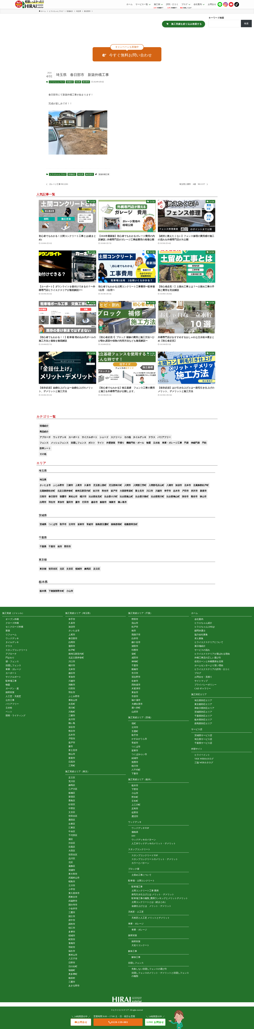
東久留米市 (74, 893)
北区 (62, 569)
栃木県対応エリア (203, 719)
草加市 (61, 502)
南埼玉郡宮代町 (83, 491)
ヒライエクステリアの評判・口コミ (212, 669)
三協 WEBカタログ (203, 762)
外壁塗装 (110, 443)
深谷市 (185, 496)
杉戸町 (71, 650)
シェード (104, 437)
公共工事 (10, 700)
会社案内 (198, 619)
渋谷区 (71, 843)
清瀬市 (71, 870)
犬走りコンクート (140, 945)
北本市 (187, 485)
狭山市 (203, 496)
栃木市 (135, 785)
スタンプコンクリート (17, 650)
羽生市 (52, 502)
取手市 (63, 524)
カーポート (74, 437)
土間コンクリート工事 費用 (145, 890)
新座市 (203, 491)
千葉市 (52, 546)
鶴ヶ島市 (122, 502)
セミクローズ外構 (14, 627)
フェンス (44, 443)
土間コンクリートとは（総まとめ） (149, 902)
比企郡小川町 (111, 496)
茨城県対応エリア (203, 712)
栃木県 (43, 591)
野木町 (135, 797)
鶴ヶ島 (71, 723)
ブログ (197, 673)
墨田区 (71, 820)
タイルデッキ (139, 437)
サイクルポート (89, 437)
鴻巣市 (112, 502)
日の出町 (72, 966)
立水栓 (156, 443)
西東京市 (72, 897)
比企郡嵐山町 (126, 496)
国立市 (71, 916)
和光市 (105, 491)
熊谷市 (194, 496)
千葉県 (43, 546)
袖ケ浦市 (136, 700)
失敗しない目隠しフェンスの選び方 (149, 969)
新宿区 (71, 797)
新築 (8, 630)
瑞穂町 (71, 970)
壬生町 (135, 801)
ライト (100, 443)
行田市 (85, 502)
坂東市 (81, 524)
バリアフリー (164, 437)
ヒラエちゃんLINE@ (204, 627)
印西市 (135, 650)
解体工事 (136, 957)
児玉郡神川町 (115, 485)
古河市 (72, 524)
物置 (148, 443)
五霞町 (135, 731)
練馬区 (87, 569)
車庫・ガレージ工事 (172, 443)
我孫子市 (136, 634)
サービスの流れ (202, 650)
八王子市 (72, 958)
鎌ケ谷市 (136, 642)
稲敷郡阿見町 (131, 524)
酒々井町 (136, 708)
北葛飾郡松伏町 (47, 491)
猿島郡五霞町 (102, 524)
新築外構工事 (104, 174)
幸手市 (167, 491)
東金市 (135, 692)
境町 (134, 723)
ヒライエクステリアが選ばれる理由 (212, 654)
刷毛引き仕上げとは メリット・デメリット (153, 894)
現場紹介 (70, 82)
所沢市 (194, 491)
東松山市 (73, 496)
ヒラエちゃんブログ (57, 82)
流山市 (135, 623)
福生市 (71, 951)
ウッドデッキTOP (140, 828)
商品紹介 (44, 431)
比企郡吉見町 (95, 496)
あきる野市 (74, 985)
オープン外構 (12, 619)
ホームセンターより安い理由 (208, 665)
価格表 (135, 832)
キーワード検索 (216, 18)
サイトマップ (201, 681)
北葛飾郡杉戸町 (201, 485)
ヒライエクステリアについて (208, 642)
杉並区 (71, 804)
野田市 (67, 546)
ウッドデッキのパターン (144, 839)
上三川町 (136, 805)
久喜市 (87, 485)
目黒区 (71, 847)
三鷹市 (71, 912)
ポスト (91, 443)
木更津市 (136, 688)
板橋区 (71, 793)
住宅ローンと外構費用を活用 (208, 661)
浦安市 (135, 646)
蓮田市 (69, 502)
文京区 (69, 569)
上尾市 (78, 485)
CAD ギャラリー (202, 688)
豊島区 (71, 800)
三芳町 (71, 765)
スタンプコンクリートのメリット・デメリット (155, 859)
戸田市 (185, 491)
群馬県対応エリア (203, 723)
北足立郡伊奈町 (65, 491)
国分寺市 (72, 905)
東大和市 (72, 874)
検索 (246, 23)
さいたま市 (45, 485)
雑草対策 (10, 692)
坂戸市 (114, 491)
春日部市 (86, 82)
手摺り (121, 443)
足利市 (135, 808)
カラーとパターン (140, 863)
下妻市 (135, 773)
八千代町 (136, 770)
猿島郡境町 (116, 524)
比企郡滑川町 (157, 496)
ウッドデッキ (59, 437)
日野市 (71, 962)
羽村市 (71, 947)
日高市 (43, 496)
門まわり (10, 657)
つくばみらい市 (139, 754)
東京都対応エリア (203, 704)
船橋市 (135, 669)
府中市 (71, 920)
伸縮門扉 (195, 443)
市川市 (135, 673)
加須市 (178, 485)
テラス (152, 437)
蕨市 (77, 502)
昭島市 (71, 881)
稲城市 (78, 569)
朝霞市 (63, 496)
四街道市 (136, 685)
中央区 (71, 831)
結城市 (135, 758)
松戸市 (135, 627)
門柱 (204, 443)
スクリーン (116, 437)
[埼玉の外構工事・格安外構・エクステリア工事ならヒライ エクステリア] (29, 4)
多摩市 (71, 932)
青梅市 (71, 943)
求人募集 (198, 638)
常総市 (90, 524)
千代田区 (72, 835)
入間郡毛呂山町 (156, 485)
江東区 (71, 827)
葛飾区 (71, 866)
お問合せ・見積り (203, 677)
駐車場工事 (11, 681)
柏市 (60, 546)
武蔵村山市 (74, 878)
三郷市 (69, 485)
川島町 (71, 712)
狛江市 (71, 928)
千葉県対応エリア (203, 716)
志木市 (176, 491)
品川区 (71, 858)
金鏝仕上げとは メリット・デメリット (151, 906)
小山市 (69, 591)
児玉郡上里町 (99, 485)
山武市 (135, 712)
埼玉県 (77, 82)
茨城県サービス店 (203, 735)
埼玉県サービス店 (203, 739)
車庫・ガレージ (13, 669)
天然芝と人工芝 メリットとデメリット (151, 918)
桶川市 (83, 496)
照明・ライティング (15, 715)
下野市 (135, 789)
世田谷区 (53, 569)
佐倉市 (135, 681)
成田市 (135, 657)
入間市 (127, 485)
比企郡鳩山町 (173, 496)
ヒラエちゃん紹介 (203, 623)
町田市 (71, 939)
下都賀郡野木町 (56, 591)
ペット (9, 712)
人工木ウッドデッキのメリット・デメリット (154, 843)
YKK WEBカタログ (204, 759)
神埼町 (135, 661)
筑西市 (135, 762)
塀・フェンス (12, 661)
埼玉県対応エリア (203, 700)
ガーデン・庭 (12, 688)
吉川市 (96, 491)
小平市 (71, 889)
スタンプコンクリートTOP (145, 855)
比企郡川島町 (142, 496)
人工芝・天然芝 (13, 696)
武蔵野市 (72, 901)
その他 (127, 437)
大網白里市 (137, 704)
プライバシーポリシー (205, 685)
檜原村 (71, 978)
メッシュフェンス (59, 443)
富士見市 (139, 491)
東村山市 (72, 955)
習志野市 (136, 677)
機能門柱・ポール (135, 443)
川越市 (158, 491)
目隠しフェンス (78, 443)
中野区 (71, 808)
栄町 (134, 654)
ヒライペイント (202, 755)
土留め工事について (141, 875)
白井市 (135, 638)
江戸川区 (72, 789)
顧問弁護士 (199, 630)
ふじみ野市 (58, 485)
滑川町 (71, 708)
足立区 (96, 569)
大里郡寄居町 (126, 491)
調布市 (71, 924)
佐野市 (135, 812)
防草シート (45, 448)
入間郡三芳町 (139, 485)
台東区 (71, 824)
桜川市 (135, 766)
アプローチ (45, 437)
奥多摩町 (72, 974)
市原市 (135, 696)
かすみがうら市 (139, 739)
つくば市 (53, 524)
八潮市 (170, 485)
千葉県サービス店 (203, 743)
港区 (70, 839)
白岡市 (43, 502)
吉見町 (71, 704)
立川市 (71, 885)
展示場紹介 (199, 646)
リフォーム (11, 634)
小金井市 (72, 908)
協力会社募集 (201, 634)
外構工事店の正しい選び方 (207, 657)
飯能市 (103, 502)
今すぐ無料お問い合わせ (130, 55)
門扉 (186, 443)
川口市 (149, 491)
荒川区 (71, 781)
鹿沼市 (135, 816)
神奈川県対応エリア (204, 708)
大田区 (71, 850)
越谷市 (94, 502)
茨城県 (43, 524)
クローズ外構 (12, 623)
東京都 (43, 569)
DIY (134, 836)
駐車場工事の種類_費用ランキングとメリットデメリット (160, 898)
